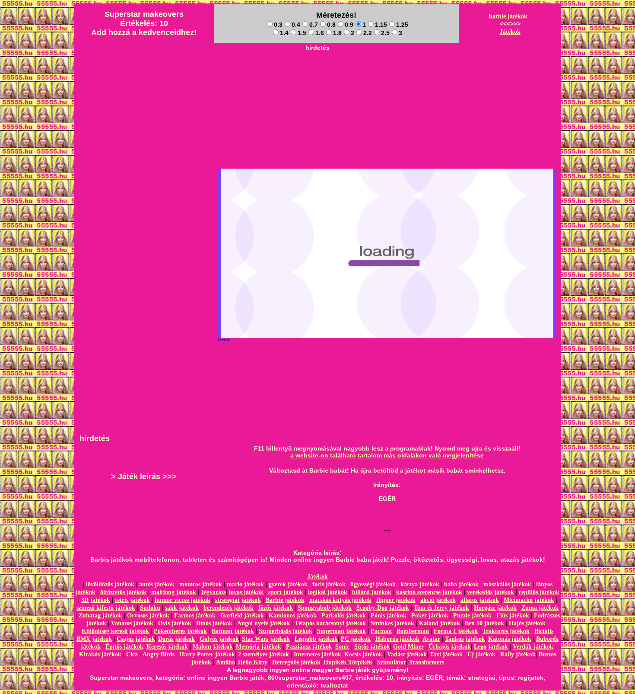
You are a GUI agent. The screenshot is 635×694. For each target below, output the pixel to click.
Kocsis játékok (363, 654)
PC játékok (356, 639)
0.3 (278, 24)
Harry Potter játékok (207, 654)
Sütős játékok (372, 646)
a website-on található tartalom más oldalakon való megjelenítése (387, 455)
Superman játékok (341, 631)
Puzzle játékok (472, 615)
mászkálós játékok (507, 584)
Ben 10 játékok (484, 623)
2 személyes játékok (263, 654)
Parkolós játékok (343, 615)
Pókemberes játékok (180, 631)
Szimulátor (391, 662)
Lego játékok (491, 646)
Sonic (342, 646)
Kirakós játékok (100, 654)
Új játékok (481, 654)
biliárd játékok (371, 592)
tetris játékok (132, 600)
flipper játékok (396, 600)
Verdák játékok (533, 646)
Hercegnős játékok (296, 662)
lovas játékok (246, 592)
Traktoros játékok (506, 631)
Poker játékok (429, 615)
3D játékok (95, 600)
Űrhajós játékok (450, 646)
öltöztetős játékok (123, 592)
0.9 (349, 24)
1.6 (319, 32)
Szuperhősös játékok (285, 631)
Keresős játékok (167, 646)
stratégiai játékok (238, 600)
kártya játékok (419, 584)
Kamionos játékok (293, 615)
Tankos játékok (465, 639)
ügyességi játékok (373, 584)
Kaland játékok (439, 623)
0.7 (313, 24)
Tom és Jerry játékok (441, 607)
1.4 (284, 32)
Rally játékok (518, 654)
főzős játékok (275, 607)
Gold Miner (408, 646)
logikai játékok (327, 592)
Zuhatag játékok (100, 615)
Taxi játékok (446, 654)
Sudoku (150, 607)
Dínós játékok (214, 623)
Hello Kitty (252, 662)
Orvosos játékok (148, 615)
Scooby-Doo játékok (382, 607)
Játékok (510, 32)
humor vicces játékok (182, 600)
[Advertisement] (317, 73)
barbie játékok (508, 16)
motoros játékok (200, 584)
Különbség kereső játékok (115, 631)
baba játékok (461, 584)
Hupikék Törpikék (348, 662)
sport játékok (285, 592)
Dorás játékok (176, 639)
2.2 (367, 32)
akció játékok (438, 600)
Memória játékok (258, 646)
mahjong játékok (173, 592)
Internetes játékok (317, 654)
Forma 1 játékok (456, 631)
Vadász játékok (407, 654)
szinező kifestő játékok (105, 607)
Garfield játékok (242, 615)
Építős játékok (124, 646)
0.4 (296, 24)
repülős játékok (539, 592)
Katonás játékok (509, 639)
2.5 (385, 32)
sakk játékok (182, 607)
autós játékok (157, 584)
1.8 (337, 32)
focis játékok (329, 584)
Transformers (426, 662)
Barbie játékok (285, 600)
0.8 (331, 24)
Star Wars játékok (266, 639)
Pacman (381, 631)
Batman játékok (233, 631)
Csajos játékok (136, 639)
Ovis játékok (174, 623)
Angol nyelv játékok (263, 623)
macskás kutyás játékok (340, 600)
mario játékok (245, 584)
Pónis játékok (388, 615)
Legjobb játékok (316, 639)
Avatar (431, 639)
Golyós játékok (219, 639)
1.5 (302, 32)
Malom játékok (213, 646)
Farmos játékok (195, 615)
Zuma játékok (540, 607)
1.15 (381, 24)
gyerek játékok (288, 584)
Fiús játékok (512, 615)
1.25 (402, 24)
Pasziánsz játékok (309, 646)
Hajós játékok (527, 623)
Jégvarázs (213, 592)
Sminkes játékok (392, 623)
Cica (132, 654)
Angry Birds (159, 654)
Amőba (225, 662)
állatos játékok (479, 600)
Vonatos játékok (132, 623)
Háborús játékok (397, 639)
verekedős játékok (490, 592)
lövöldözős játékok (110, 584)
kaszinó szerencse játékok (429, 592)
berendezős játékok (228, 607)
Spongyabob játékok (325, 607)
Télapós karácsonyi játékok (330, 623)
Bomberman (413, 631)
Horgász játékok (495, 607)
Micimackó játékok (529, 600)
